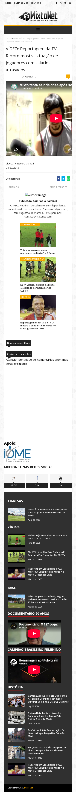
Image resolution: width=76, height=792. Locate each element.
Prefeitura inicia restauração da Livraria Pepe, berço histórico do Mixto (46, 733)
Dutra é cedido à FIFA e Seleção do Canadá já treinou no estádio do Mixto (47, 512)
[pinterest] (70, 2)
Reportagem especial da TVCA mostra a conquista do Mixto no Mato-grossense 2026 (38, 325)
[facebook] (56, 2)
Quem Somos (21, 3)
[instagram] (61, 2)
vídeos (15, 38)
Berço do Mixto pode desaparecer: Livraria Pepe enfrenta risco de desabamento (47, 750)
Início (8, 3)
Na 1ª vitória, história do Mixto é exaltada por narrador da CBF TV (37, 287)
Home (9, 38)
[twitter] (65, 2)
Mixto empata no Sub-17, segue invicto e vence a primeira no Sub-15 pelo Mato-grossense (47, 599)
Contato (36, 3)
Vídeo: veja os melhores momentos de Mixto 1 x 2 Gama (37, 251)
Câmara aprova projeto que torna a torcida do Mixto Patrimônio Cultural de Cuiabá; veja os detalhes (48, 698)
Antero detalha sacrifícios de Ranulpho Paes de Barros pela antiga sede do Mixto (44, 715)
